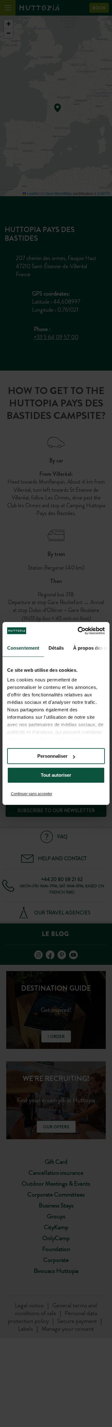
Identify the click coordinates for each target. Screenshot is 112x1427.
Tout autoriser (56, 775)
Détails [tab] (56, 648)
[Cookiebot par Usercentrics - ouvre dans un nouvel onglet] (79, 631)
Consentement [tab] (23, 648)
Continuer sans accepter (31, 794)
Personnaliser (52, 756)
